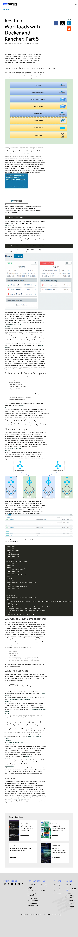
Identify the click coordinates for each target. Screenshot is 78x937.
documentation (9, 646)
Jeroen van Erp (56, 857)
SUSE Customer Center (70, 895)
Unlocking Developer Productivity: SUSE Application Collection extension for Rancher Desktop (28, 830)
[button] (56, 23)
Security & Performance (33, 894)
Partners (70, 900)
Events (69, 903)
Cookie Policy (57, 914)
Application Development (33, 899)
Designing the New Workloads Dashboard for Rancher (20, 849)
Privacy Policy (47, 914)
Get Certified (44, 890)
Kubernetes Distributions (33, 904)
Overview (31, 884)
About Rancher (70, 885)
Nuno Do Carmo (25, 835)
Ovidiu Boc (13, 857)
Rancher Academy (44, 885)
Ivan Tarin (55, 835)
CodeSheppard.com (22, 799)
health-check (8, 225)
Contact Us (71, 906)
